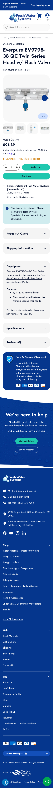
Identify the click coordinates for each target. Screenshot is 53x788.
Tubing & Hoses (11, 580)
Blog (5, 700)
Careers (7, 706)
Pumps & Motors (11, 556)
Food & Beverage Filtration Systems (20, 586)
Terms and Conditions (12, 781)
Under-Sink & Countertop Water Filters (22, 603)
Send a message (26, 449)
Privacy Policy (29, 781)
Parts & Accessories (17, 38)
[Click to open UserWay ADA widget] (5, 782)
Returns (6, 659)
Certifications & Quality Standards (19, 723)
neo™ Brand (9, 688)
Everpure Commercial (13, 43)
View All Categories (13, 619)
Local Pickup (9, 711)
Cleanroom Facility (12, 694)
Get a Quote (9, 642)
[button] (39, 17)
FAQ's (6, 729)
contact (14, 211)
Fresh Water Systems (18, 762)
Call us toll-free (26, 441)
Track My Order (11, 636)
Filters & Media (10, 574)
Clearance (8, 592)
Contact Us (8, 665)
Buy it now (27, 176)
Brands (6, 609)
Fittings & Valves (11, 562)
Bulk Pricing (9, 653)
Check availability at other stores (20, 197)
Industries (7, 717)
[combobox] (26, 27)
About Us (7, 682)
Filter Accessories (34, 38)
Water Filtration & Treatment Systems (21, 550)
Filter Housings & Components (18, 568)
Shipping (7, 647)
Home (5, 38)
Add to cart (36, 167)
